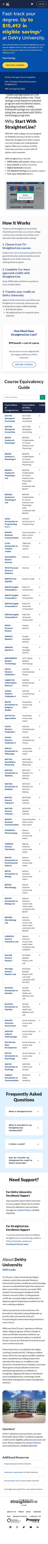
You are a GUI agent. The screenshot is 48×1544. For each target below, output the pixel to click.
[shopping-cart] (32, 4)
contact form (32, 1442)
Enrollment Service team (17, 1244)
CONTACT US (35, 1516)
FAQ (9, 1516)
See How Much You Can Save (14, 1481)
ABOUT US (11, 1512)
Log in (41, 4)
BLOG (28, 1512)
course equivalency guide (24, 252)
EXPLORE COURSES (24, 364)
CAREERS (37, 1512)
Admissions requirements (14, 1472)
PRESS (21, 1512)
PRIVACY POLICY (20, 1516)
